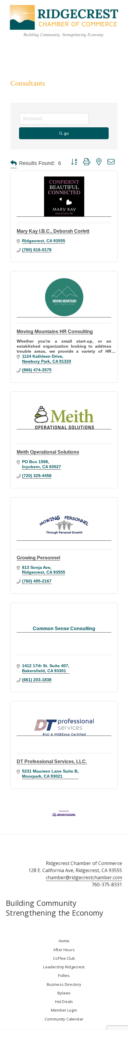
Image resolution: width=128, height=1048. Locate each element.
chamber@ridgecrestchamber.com (84, 877)
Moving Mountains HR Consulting (55, 331)
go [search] (66, 133)
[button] (13, 163)
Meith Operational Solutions (48, 452)
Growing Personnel (38, 557)
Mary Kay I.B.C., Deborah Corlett (53, 231)
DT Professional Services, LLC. (52, 761)
